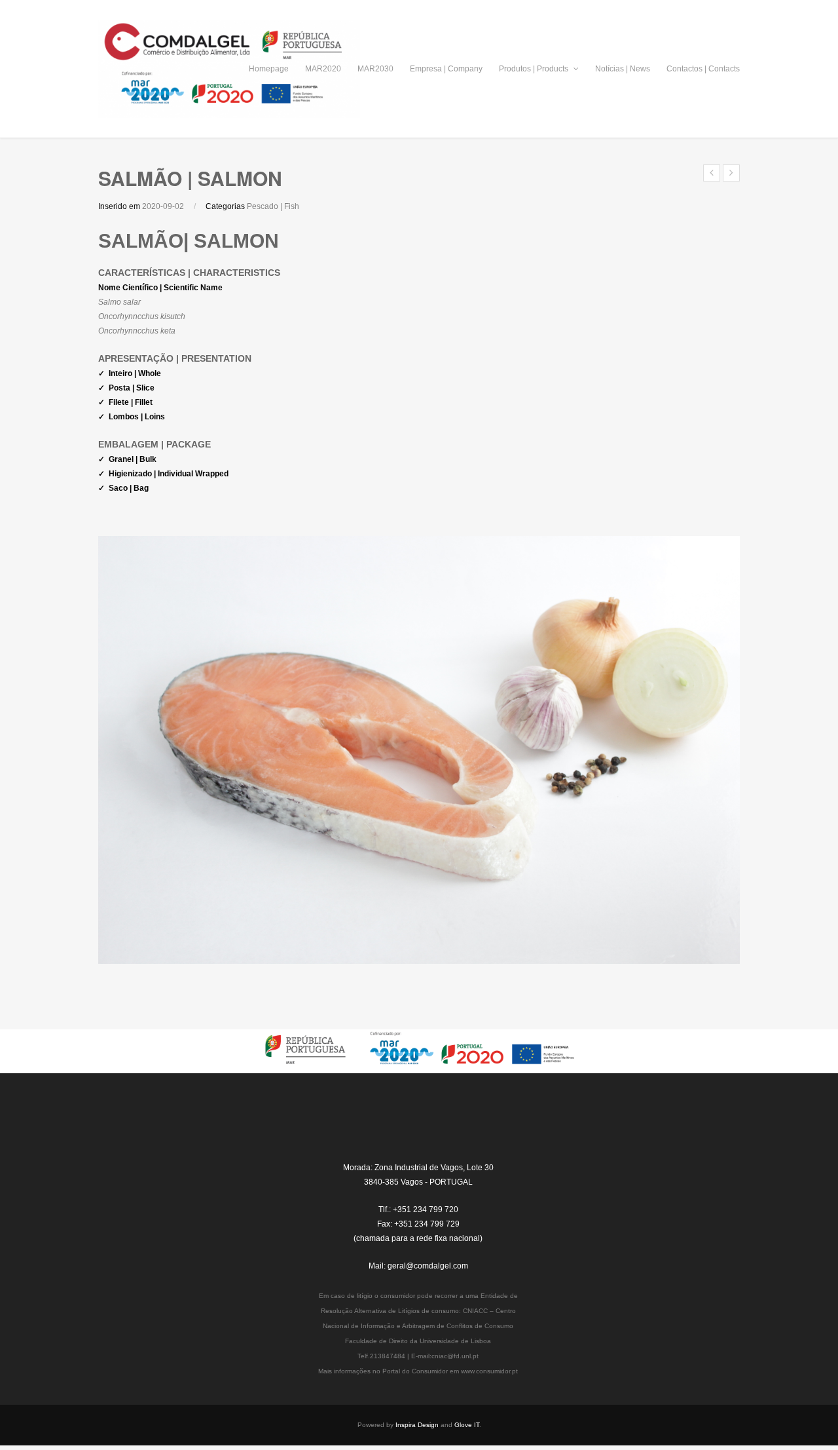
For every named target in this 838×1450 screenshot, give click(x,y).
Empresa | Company (446, 68)
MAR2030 (375, 68)
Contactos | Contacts (703, 68)
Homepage (269, 68)
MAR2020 (323, 68)
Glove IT (466, 1424)
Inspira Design (417, 1424)
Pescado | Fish (273, 206)
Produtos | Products (534, 68)
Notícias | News (622, 68)
